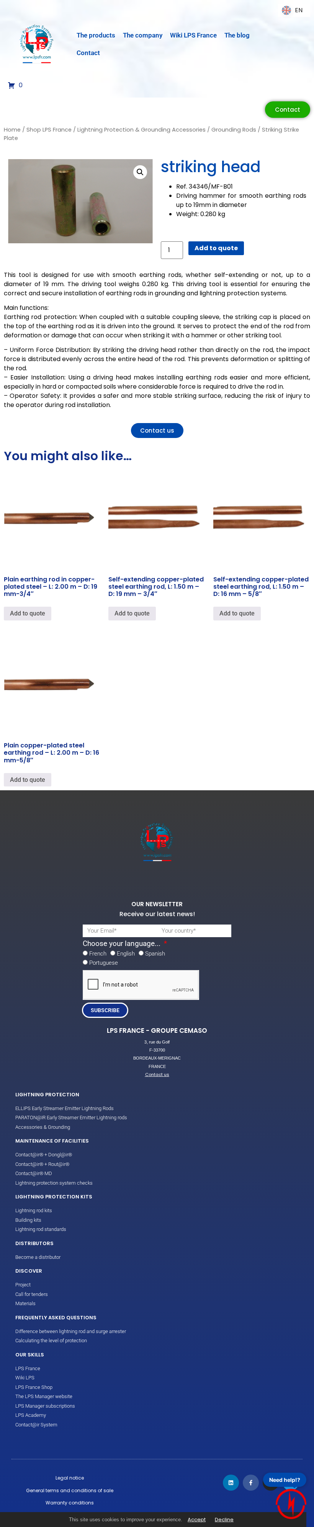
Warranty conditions (70, 1502)
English (126, 953)
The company (142, 35)
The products (96, 35)
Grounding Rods (233, 129)
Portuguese (103, 962)
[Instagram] (271, 1483)
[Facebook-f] (251, 1483)
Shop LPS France (49, 129)
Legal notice (70, 1478)
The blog (237, 35)
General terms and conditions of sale (69, 1490)
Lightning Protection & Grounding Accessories (141, 129)
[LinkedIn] (231, 1483)
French (97, 953)
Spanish (155, 953)
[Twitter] (291, 1483)
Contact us (157, 1074)
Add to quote (216, 248)
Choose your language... (122, 944)
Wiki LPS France (193, 35)
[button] (140, 172)
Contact (88, 53)
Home (12, 129)
